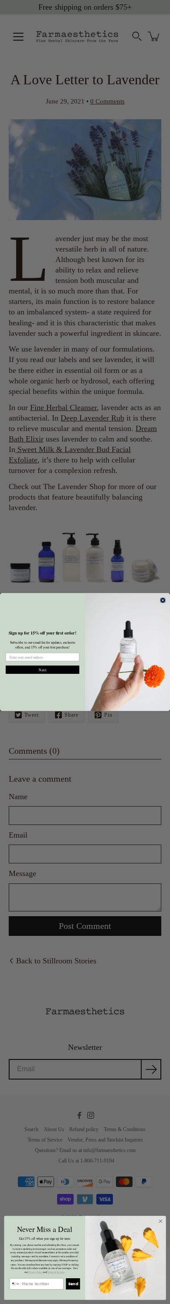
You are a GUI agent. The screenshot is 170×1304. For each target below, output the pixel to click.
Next (42, 669)
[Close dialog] (162, 600)
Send (73, 1284)
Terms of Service (56, 1272)
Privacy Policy (35, 1272)
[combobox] (15, 1284)
